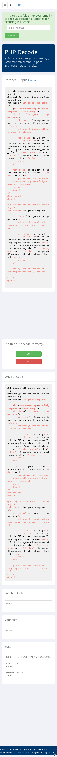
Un (15, 5)
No (28, 361)
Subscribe (12, 35)
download (33, 80)
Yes (28, 353)
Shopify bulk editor (23, 752)
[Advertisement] (29, 317)
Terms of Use (50, 749)
